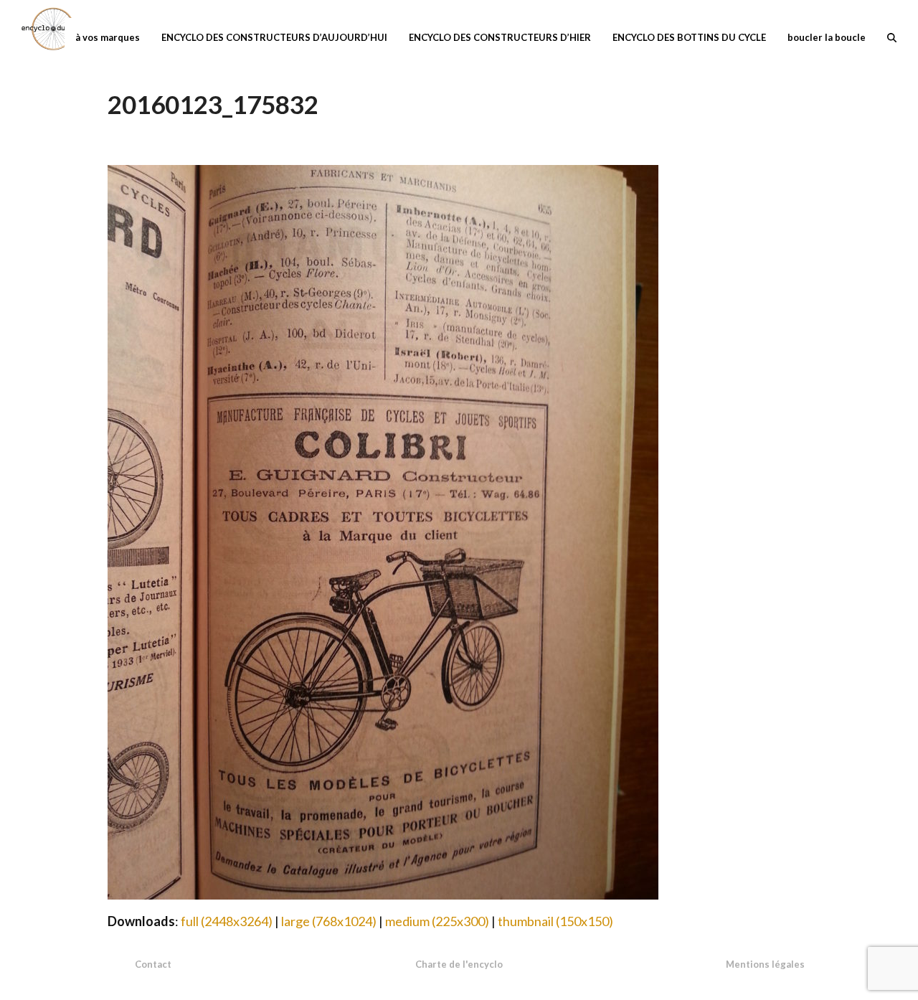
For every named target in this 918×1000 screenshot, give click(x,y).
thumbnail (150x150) (555, 921)
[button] (891, 36)
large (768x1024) (329, 921)
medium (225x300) (437, 921)
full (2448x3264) (227, 921)
